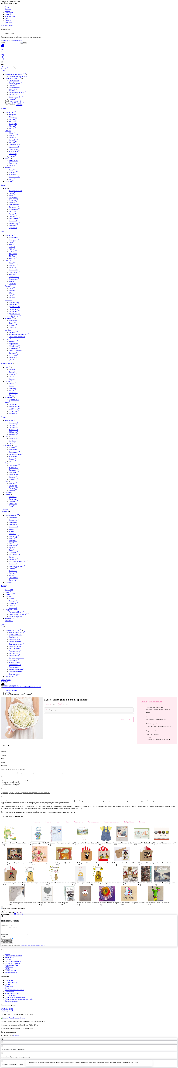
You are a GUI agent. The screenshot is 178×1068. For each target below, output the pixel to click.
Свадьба (13, 85)
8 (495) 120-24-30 (7, 25)
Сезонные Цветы (11, 970)
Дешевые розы (15, 302)
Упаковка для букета (12, 965)
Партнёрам (9, 980)
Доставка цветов (11, 982)
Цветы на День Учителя (13, 956)
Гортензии (14, 207)
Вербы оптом (14, 637)
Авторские (13, 161)
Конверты (13, 608)
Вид (7, 158)
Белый (12, 138)
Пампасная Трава (15, 554)
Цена (8, 300)
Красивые (14, 472)
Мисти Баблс (14, 348)
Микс (12, 133)
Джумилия (13, 344)
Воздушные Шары (11, 610)
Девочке (13, 490)
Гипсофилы (13, 388)
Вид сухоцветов (12, 515)
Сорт (8, 339)
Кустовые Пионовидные (19, 334)
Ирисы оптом (14, 648)
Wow (11, 360)
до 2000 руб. (14, 307)
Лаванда (13, 538)
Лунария (12, 548)
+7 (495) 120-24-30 (17, 103)
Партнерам (9, 13)
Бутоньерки (14, 400)
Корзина (13, 325)
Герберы (13, 202)
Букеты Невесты (6, 363)
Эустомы (13, 228)
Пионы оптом (14, 655)
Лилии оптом (14, 653)
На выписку (14, 87)
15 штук (13, 117)
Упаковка (9, 318)
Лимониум (14, 545)
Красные (13, 265)
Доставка (8, 9)
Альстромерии (15, 191)
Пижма (12, 557)
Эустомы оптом (15, 674)
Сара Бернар (14, 465)
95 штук (12, 128)
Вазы (12, 598)
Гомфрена (13, 524)
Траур (3, 624)
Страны (8, 494)
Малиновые (14, 272)
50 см (12, 293)
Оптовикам (9, 14)
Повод (3, 70)
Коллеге (12, 174)
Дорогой (13, 413)
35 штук (13, 121)
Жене (12, 179)
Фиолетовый (14, 144)
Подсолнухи (14, 218)
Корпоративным (10, 16)
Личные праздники (13, 78)
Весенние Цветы (11, 972)
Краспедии (14, 536)
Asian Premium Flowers (33, 687)
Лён (11, 543)
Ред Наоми (14, 355)
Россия (12, 497)
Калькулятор (9, 618)
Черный (12, 156)
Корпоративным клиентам (14, 990)
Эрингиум (13, 580)
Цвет (8, 131)
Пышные (13, 477)
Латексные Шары (16, 612)
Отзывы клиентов (11, 1001)
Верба (12, 195)
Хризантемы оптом (16, 669)
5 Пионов (13, 425)
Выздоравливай (16, 97)
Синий (12, 154)
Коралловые (14, 279)
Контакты (8, 22)
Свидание (14, 81)
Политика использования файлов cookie (19, 999)
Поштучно (14, 240)
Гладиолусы (5, 509)
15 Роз (12, 244)
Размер (8, 286)
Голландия (14, 499)
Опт (2, 626)
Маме (12, 170)
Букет (12, 323)
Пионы (12, 383)
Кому (8, 168)
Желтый (13, 142)
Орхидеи (13, 216)
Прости (13, 94)
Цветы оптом (15, 665)
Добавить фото (7, 940)
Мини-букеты (6, 680)
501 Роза (13, 256)
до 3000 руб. (14, 309)
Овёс (11, 550)
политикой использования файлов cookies (127, 1062)
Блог (6, 18)
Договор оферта (10, 995)
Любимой (13, 488)
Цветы (3, 185)
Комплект (9, 397)
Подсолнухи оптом (16, 658)
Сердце (12, 327)
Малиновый (14, 149)
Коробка (13, 321)
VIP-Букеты (9, 967)
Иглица (12, 529)
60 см (12, 295)
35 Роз (12, 249)
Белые (12, 267)
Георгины (13, 200)
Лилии (12, 214)
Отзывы (8, 20)
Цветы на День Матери (13, 961)
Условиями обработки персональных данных (32, 945)
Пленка (12, 459)
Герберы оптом (15, 641)
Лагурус (13, 541)
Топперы (13, 601)
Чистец (12, 575)
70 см (12, 297)
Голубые (12, 441)
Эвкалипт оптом (15, 671)
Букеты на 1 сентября (12, 963)
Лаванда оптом (15, 651)
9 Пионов (13, 427)
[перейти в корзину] (2, 59)
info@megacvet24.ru (16, 101)
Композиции (14, 452)
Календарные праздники (15, 74)
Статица (13, 568)
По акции (9, 181)
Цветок (8, 381)
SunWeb (16, 1035)
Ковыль (12, 534)
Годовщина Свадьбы (17, 92)
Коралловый (14, 151)
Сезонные (14, 470)
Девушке (13, 172)
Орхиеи (12, 395)
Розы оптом (14, 660)
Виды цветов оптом (13, 630)
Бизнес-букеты (10, 957)
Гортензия (13, 527)
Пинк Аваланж (15, 350)
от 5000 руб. (14, 411)
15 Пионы (13, 430)
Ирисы (12, 211)
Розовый (13, 140)
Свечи (12, 605)
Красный (13, 135)
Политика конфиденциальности (16, 997)
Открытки (13, 603)
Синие (12, 443)
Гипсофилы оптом (16, 644)
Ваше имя (4, 925)
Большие (13, 479)
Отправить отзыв (7, 942)
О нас (7, 7)
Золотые (12, 284)
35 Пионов (13, 434)
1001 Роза (13, 258)
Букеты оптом (15, 635)
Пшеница (13, 559)
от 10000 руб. (15, 316)
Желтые (12, 274)
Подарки (8, 596)
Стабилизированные (17, 337)
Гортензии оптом (15, 646)
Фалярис (13, 571)
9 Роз (12, 242)
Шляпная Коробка (16, 454)
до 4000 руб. (14, 311)
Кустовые (13, 332)
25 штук (13, 119)
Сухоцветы (5, 511)
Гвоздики (13, 198)
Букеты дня (14, 163)
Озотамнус (14, 552)
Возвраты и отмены (12, 993)
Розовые (13, 270)
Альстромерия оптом (17, 632)
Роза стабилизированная (18, 561)
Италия (13, 504)
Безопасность (9, 992)
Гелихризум (14, 520)
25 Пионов (14, 432)
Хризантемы (14, 223)
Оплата (7, 11)
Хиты (8, 592)
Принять (144, 1063)
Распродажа (5, 682)
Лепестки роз (14, 237)
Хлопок (12, 390)
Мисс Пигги (14, 346)
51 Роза (13, 251)
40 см (12, 291)
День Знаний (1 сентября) (18, 76)
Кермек (12, 531)
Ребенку (13, 486)
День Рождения (16, 83)
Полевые (13, 165)
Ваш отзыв (5, 934)
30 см (12, 288)
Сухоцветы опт (11, 676)
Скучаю (13, 99)
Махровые (13, 468)
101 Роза (13, 254)
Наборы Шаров (15, 616)
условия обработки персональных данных (97, 1062)
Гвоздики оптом (15, 639)
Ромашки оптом (15, 662)
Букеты (3, 108)
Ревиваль (13, 353)
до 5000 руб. (14, 314)
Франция (13, 501)
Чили (12, 506)
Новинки (10, 594)
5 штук (12, 114)
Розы (2, 231)
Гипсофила (14, 205)
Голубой (12, 372)
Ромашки (13, 221)
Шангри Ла (14, 357)
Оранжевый (14, 147)
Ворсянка (13, 518)
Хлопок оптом (15, 667)
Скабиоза (13, 564)
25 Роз (12, 247)
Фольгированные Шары (19, 614)
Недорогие (14, 475)
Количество (10, 112)
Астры (12, 193)
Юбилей (13, 90)
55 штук (13, 126)
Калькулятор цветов (11, 685)
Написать (19, 105)
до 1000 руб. (14, 304)
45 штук (13, 124)
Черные (12, 281)
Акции (8, 493)
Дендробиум (14, 209)
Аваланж (13, 341)
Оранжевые (14, 277)
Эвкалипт (14, 225)
